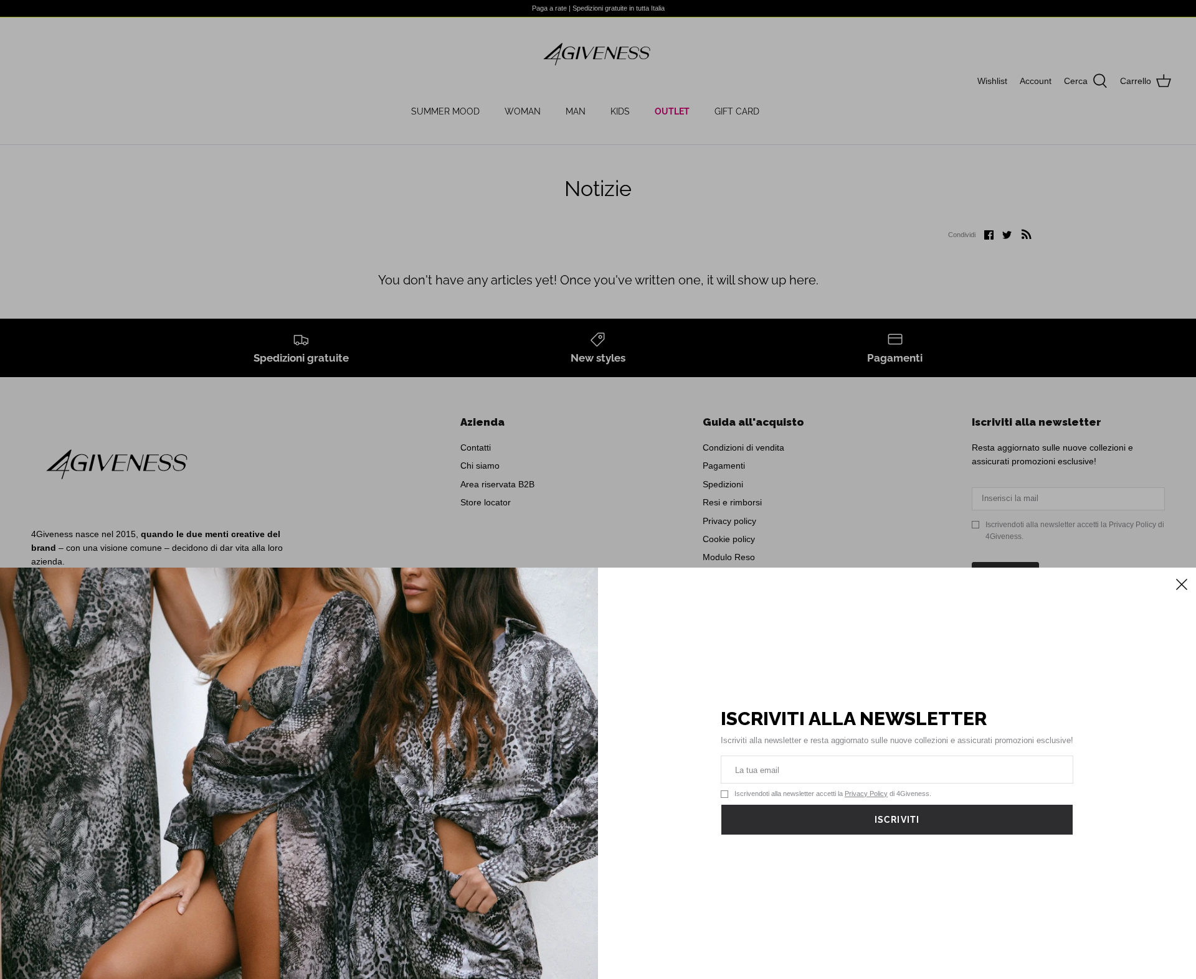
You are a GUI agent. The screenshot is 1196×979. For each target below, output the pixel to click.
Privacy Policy (866, 793)
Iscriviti (897, 820)
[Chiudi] (1180, 583)
